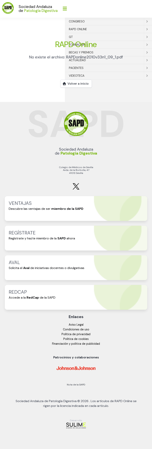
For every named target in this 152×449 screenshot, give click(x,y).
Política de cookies (76, 339)
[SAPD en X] (76, 189)
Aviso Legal (76, 324)
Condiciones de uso (76, 329)
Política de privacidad (76, 334)
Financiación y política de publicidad (76, 343)
